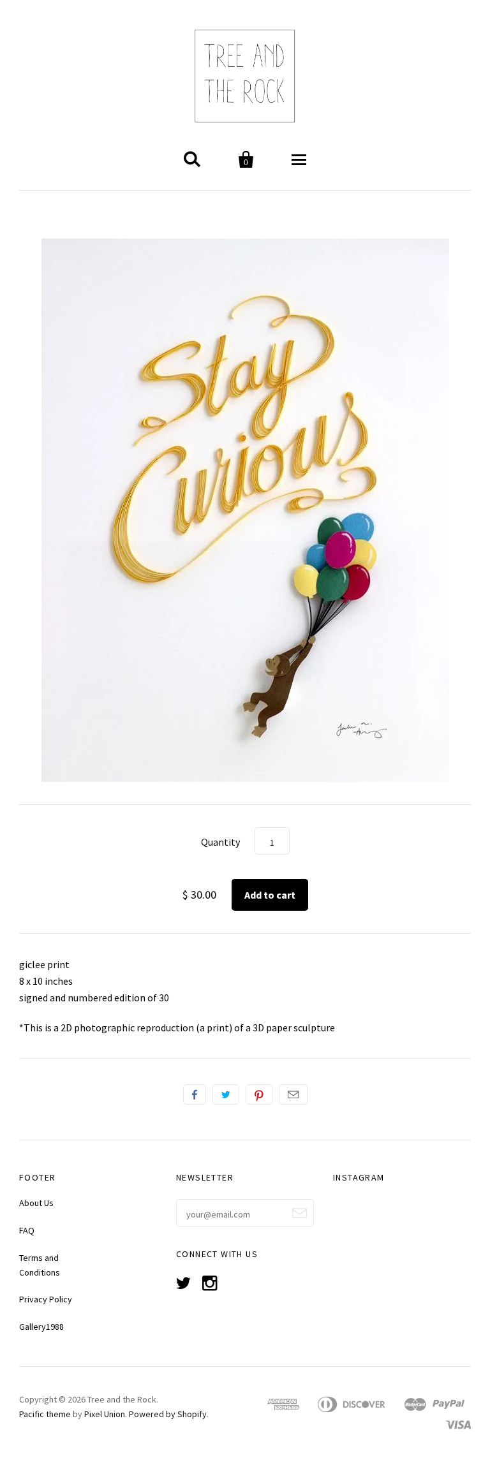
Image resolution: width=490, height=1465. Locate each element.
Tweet (225, 1094)
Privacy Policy (45, 1299)
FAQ (26, 1230)
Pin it (259, 1094)
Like (194, 1094)
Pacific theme (45, 1414)
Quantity (220, 842)
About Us (36, 1203)
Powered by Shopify (168, 1414)
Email (293, 1094)
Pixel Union (104, 1414)
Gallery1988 (41, 1326)
